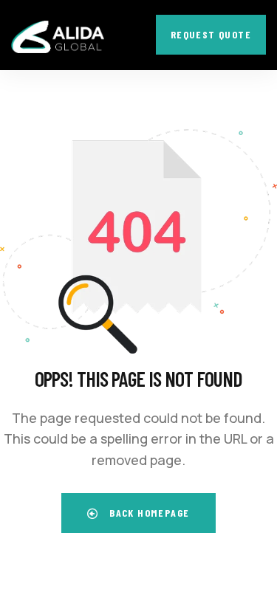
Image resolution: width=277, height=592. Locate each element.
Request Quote (211, 34)
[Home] (57, 37)
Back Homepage (148, 512)
